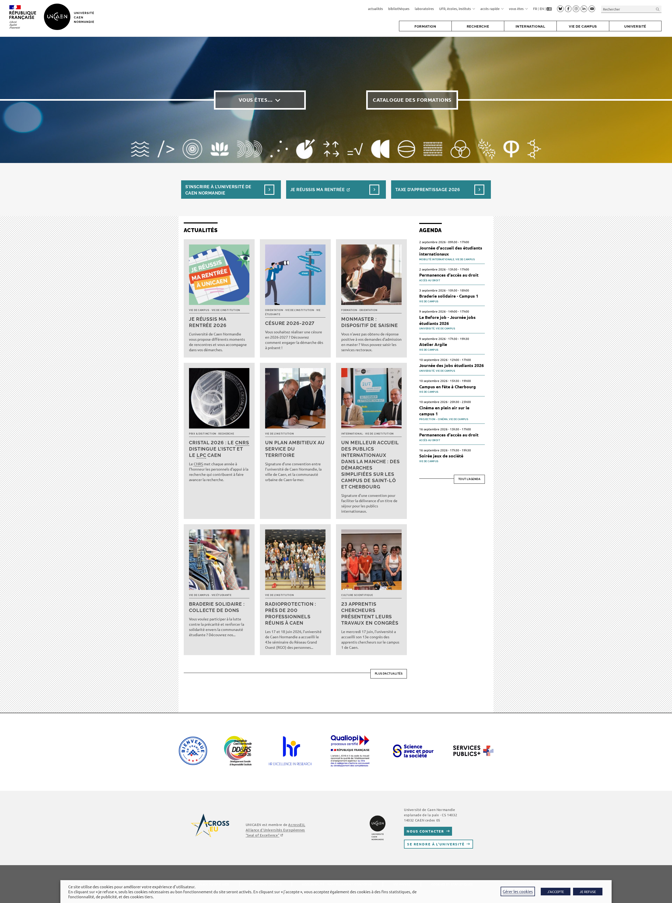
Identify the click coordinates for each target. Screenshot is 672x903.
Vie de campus (199, 310)
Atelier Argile (433, 344)
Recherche (226, 433)
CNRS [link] (242, 442)
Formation (349, 310)
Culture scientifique (357, 595)
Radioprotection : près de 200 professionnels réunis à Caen (290, 613)
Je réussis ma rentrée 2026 (208, 322)
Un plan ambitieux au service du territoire (295, 449)
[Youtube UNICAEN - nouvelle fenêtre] (592, 9)
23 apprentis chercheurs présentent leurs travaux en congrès (369, 613)
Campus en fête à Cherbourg (447, 386)
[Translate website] (549, 9)
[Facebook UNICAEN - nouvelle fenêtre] (568, 9)
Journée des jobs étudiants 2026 (451, 365)
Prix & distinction (202, 433)
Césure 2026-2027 (289, 323)
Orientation (274, 310)
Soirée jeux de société (441, 455)
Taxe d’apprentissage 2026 (427, 189)
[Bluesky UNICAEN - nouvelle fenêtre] (560, 8)
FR (535, 8)
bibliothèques (399, 8)
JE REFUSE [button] (588, 891)
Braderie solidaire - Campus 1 (448, 296)
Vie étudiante (222, 595)
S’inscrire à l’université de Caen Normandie (218, 190)
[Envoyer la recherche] (658, 9)
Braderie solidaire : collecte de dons (217, 607)
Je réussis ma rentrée (317, 189)
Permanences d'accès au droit (449, 275)
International (352, 433)
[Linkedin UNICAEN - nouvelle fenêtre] (584, 9)
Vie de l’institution (226, 310)
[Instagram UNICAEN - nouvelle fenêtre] (576, 9)
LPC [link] (201, 455)
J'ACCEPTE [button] (555, 891)
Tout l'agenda (469, 479)
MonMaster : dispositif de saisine (369, 322)
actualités (375, 8)
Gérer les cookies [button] (518, 891)
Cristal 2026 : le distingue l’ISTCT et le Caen (219, 449)
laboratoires (424, 8)
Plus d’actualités (389, 673)
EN (542, 8)
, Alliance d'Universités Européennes (275, 829)
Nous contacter (425, 831)
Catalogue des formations (412, 99)
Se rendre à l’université (436, 844)
